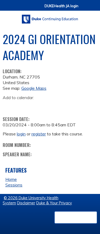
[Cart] (84, 8)
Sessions (13, 185)
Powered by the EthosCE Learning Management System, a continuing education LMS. (75, 217)
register (38, 133)
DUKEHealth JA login (61, 6)
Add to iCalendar (32, 105)
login (21, 133)
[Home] (50, 17)
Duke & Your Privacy (54, 203)
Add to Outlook (44, 105)
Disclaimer (26, 203)
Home (11, 179)
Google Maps (33, 88)
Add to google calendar (8, 105)
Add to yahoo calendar (20, 105)
